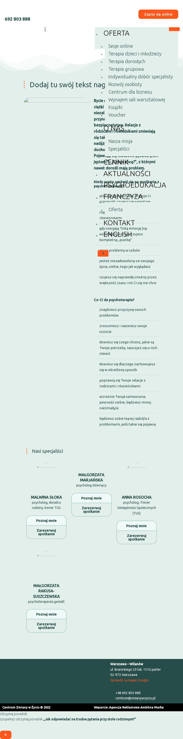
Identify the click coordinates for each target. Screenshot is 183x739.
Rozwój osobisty (125, 84)
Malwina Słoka (46, 497)
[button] (54, 681)
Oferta (116, 33)
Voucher (117, 115)
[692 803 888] (9, 9)
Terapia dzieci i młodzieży (134, 53)
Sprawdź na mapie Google (129, 680)
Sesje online (120, 46)
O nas (113, 128)
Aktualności (127, 173)
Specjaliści (118, 148)
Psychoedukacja (134, 185)
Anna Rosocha (137, 497)
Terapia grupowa (126, 69)
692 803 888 (17, 19)
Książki (115, 107)
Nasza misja (120, 141)
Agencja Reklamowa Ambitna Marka (136, 707)
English (117, 234)
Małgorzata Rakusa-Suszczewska (46, 591)
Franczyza (123, 196)
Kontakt (119, 223)
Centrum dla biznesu (130, 92)
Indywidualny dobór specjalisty (140, 76)
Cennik (115, 162)
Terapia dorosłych (126, 61)
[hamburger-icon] (174, 29)
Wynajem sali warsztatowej (136, 99)
